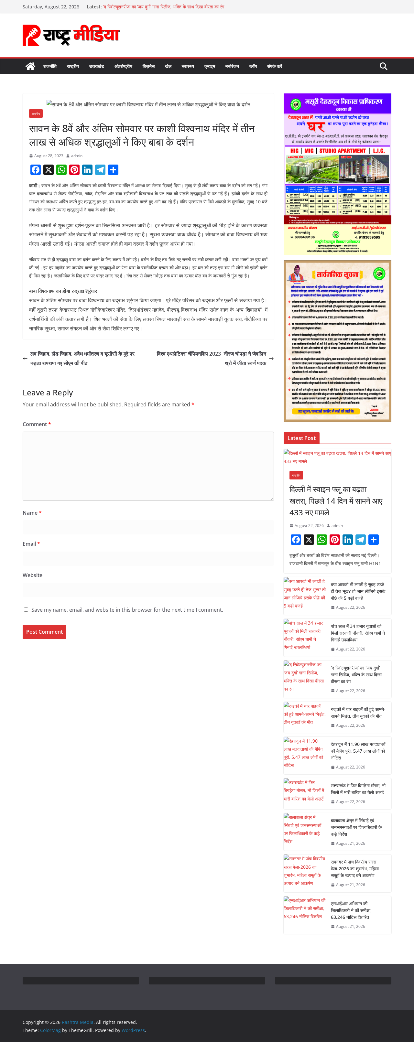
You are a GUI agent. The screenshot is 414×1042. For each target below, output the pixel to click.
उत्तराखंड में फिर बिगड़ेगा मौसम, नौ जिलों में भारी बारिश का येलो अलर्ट (358, 788)
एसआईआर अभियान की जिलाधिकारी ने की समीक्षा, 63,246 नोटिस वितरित (351, 910)
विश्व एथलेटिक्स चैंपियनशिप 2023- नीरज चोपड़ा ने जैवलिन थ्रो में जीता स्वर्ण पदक (211, 358)
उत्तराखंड (96, 66)
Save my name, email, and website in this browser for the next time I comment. (127, 609)
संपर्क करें (274, 66)
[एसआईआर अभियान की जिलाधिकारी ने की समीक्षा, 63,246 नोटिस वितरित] (305, 915)
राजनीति (50, 66)
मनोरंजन (232, 66)
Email (31, 543)
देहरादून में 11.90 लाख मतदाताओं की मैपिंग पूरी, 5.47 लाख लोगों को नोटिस (358, 751)
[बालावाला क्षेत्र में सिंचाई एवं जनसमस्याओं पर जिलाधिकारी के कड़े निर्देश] (305, 832)
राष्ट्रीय (73, 66)
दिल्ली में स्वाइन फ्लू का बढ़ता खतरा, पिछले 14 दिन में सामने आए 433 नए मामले (335, 501)
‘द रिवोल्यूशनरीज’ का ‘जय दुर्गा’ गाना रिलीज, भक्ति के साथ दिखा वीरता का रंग (356, 674)
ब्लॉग (253, 66)
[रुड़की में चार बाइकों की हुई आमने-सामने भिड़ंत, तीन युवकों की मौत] (305, 717)
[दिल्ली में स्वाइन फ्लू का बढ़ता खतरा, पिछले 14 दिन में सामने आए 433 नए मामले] (337, 457)
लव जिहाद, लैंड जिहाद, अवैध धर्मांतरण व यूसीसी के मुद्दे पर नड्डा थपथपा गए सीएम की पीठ (82, 358)
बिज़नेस (149, 66)
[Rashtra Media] (30, 66)
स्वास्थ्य (188, 66)
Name (32, 512)
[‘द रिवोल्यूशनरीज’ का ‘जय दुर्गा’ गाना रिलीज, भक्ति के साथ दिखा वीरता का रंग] (305, 679)
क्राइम (209, 66)
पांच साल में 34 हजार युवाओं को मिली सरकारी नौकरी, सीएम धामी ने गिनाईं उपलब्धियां (358, 633)
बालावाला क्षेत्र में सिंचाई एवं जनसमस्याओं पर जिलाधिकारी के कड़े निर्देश (356, 827)
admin (76, 155)
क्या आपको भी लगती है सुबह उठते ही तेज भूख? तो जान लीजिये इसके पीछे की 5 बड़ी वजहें (358, 591)
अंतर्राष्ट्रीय (123, 66)
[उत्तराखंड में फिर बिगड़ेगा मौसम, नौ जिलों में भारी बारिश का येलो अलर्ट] (305, 793)
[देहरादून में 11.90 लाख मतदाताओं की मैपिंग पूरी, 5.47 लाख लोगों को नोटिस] (305, 756)
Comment (37, 424)
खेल (168, 66)
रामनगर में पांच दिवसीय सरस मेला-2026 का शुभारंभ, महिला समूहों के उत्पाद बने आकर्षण (355, 868)
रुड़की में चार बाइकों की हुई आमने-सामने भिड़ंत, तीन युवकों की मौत (358, 712)
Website (32, 575)
